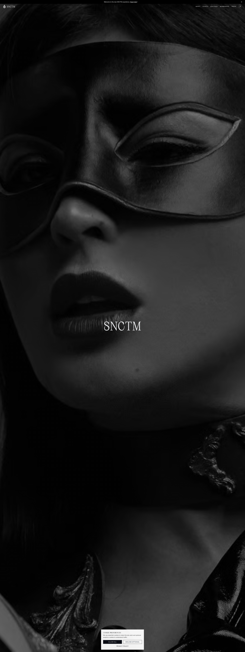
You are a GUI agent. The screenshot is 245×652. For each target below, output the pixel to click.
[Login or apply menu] (240, 6)
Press (234, 6)
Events (205, 6)
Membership (224, 6)
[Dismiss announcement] (241, 2)
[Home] (9, 6)
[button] (240, 6)
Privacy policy (122, 646)
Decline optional (132, 642)
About (198, 6)
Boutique (214, 6)
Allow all (112, 642)
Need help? (133, 2)
